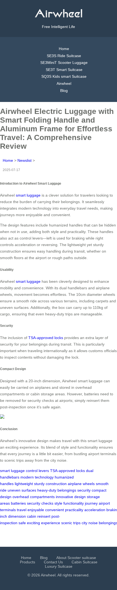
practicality (74, 510)
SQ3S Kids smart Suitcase (64, 76)
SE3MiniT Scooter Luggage (64, 62)
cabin (31, 516)
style (58, 503)
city (84, 523)
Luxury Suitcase (58, 566)
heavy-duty (46, 490)
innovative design (71, 497)
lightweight (24, 484)
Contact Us (53, 562)
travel (21, 510)
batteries (18, 503)
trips (77, 523)
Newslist (24, 160)
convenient (54, 510)
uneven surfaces (22, 490)
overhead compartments (34, 497)
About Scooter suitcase (76, 557)
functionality (73, 503)
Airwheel (64, 83)
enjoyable (35, 510)
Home (64, 48)
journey (91, 503)
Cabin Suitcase (84, 562)
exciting (33, 523)
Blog (64, 90)
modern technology (37, 477)
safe (22, 523)
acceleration (94, 510)
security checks (40, 503)
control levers (37, 470)
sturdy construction (50, 484)
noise (93, 523)
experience (50, 523)
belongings (66, 490)
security (84, 490)
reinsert (43, 516)
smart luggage (28, 195)
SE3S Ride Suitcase (64, 56)
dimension (17, 516)
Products (27, 562)
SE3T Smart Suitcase (64, 69)
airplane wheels (81, 484)
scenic (66, 523)
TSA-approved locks (45, 338)
